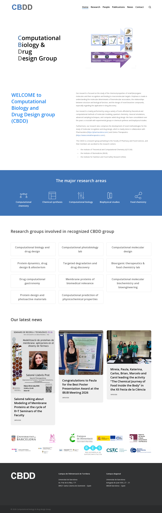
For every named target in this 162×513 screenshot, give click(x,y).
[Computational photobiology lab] (81, 249)
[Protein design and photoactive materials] (33, 297)
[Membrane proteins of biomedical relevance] (81, 281)
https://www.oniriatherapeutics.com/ (90, 135)
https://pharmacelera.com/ (98, 132)
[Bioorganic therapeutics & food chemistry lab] (128, 265)
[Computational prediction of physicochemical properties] (81, 297)
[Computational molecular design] (128, 249)
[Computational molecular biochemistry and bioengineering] (128, 283)
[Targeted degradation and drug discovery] (81, 265)
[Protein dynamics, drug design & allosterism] (33, 265)
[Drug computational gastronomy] (33, 281)
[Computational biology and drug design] (33, 249)
